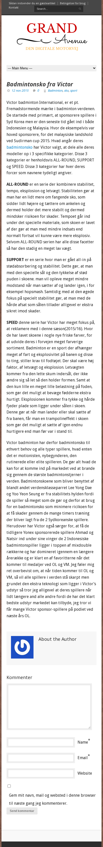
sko (66, 90)
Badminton (55, 90)
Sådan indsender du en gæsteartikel (32, 3)
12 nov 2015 (20, 90)
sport (73, 90)
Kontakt (13, 7)
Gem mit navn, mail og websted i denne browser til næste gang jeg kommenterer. (52, 799)
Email (83, 757)
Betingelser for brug (73, 3)
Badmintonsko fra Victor (39, 84)
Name (83, 742)
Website (85, 773)
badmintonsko (19, 147)
